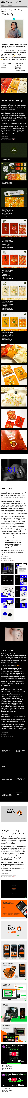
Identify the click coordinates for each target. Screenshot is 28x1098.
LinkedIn (3, 67)
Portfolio (3, 65)
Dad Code (18, 67)
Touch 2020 (18, 68)
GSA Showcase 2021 (11, 2)
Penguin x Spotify (20, 70)
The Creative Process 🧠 (8, 139)
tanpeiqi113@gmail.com (7, 63)
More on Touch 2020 (6, 734)
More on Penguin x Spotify (8, 875)
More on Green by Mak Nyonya (9, 138)
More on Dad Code (6, 558)
